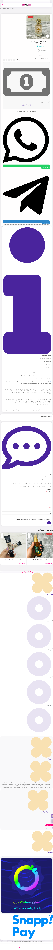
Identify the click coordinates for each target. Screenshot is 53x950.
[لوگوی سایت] (26, 4)
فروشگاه (9, 8)
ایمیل (49, 513)
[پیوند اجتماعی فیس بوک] (14, 60)
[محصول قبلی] (4, 12)
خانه (13, 8)
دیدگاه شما (48, 491)
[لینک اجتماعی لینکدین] (6, 60)
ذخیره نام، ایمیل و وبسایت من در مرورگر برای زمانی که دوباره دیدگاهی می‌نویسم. (33, 519)
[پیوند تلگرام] (4, 60)
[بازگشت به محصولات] (2, 12)
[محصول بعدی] (1, 12)
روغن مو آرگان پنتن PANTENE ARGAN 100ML (42, 559)
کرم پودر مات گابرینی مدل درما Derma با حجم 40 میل (14, 559)
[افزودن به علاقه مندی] (29, 537)
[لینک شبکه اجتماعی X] (11, 60)
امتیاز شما (49, 489)
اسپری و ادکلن (3, 8)
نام (50, 507)
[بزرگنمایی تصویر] (47, 36)
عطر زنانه (36, 58)
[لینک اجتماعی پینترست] (9, 60)
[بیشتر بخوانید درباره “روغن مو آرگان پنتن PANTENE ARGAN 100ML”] (29, 534)
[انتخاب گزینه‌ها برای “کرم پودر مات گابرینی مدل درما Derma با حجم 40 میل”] (2, 534)
